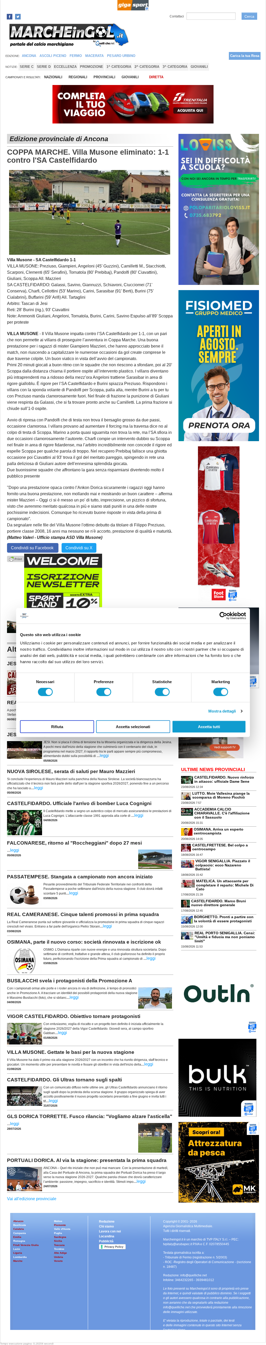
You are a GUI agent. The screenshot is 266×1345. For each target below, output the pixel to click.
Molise (58, 1221)
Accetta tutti (209, 726)
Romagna (19, 1240)
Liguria (17, 1252)
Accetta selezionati (133, 726)
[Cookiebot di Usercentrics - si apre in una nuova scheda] (223, 616)
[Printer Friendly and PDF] (15, 558)
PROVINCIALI (104, 77)
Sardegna (60, 1237)
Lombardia (20, 1257)
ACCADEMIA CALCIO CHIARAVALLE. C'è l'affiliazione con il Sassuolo (222, 813)
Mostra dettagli (222, 711)
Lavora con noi (110, 1231)
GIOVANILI (130, 77)
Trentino (59, 1249)
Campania (19, 1233)
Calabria (18, 1229)
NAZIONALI (53, 77)
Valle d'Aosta (62, 1229)
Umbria (58, 1257)
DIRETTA (156, 77)
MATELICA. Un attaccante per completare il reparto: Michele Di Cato (225, 885)
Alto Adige (60, 1252)
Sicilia (58, 1240)
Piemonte (60, 1225)
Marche (18, 1260)
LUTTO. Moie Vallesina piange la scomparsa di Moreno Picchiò (221, 795)
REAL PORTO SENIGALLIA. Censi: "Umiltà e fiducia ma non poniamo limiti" (225, 937)
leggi (104, 755)
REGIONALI (78, 77)
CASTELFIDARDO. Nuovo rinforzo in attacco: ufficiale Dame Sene (224, 779)
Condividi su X (78, 548)
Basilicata (19, 1225)
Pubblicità (106, 1241)
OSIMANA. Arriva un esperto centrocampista (218, 831)
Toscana (59, 1245)
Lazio (16, 1249)
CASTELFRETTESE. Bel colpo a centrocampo (220, 847)
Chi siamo (106, 1226)
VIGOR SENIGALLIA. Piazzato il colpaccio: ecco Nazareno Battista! (222, 865)
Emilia (17, 1237)
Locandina (106, 1236)
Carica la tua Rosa (244, 56)
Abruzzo (18, 1221)
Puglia (58, 1233)
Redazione (107, 1221)
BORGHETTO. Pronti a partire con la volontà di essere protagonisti (224, 919)
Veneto (58, 1260)
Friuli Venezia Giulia (26, 1245)
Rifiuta (57, 726)
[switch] (103, 692)
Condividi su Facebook (33, 548)
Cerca (249, 16)
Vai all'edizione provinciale (31, 1199)
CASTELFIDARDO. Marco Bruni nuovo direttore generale (218, 903)
